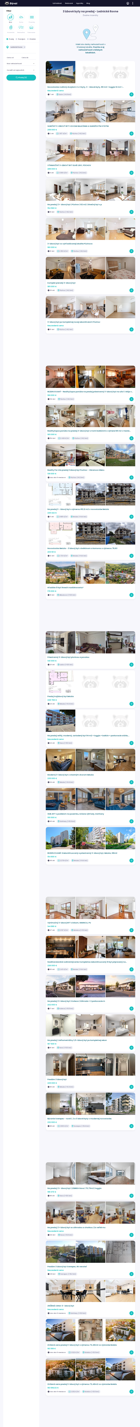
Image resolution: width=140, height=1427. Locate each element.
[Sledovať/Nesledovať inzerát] (131, 94)
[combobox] (21, 50)
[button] (24, 47)
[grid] (21, 48)
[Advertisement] (90, 350)
